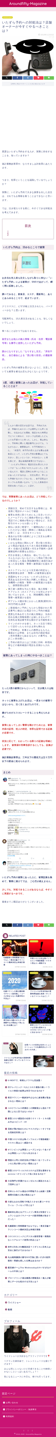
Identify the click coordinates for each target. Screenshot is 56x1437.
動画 (10, 1309)
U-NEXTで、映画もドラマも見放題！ (25, 1080)
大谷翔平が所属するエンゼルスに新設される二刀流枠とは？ (29, 1183)
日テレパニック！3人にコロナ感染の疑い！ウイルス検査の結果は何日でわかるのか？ (29, 1089)
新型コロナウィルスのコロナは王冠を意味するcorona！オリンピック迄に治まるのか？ (29, 1172)
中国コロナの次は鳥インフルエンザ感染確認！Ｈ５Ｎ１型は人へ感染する (29, 1141)
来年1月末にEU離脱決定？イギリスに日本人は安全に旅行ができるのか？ (29, 1249)
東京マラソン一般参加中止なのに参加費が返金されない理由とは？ (29, 1099)
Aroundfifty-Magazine (28, 3)
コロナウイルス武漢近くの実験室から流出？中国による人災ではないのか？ (29, 1110)
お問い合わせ (12, 1403)
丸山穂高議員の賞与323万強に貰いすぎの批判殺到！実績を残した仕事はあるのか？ (29, 1259)
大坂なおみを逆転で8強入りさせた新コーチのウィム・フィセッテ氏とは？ (29, 1203)
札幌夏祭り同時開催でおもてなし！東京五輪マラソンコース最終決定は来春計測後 (29, 1228)
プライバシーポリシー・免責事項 (21, 1409)
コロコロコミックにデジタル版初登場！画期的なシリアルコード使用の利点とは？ (29, 1238)
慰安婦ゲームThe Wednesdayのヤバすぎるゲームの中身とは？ (29, 1269)
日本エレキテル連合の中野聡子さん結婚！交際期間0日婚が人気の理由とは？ (29, 1193)
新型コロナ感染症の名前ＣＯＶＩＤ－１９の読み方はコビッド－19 (29, 1120)
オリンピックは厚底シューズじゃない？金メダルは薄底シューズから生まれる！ (29, 1151)
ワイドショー (7, 17)
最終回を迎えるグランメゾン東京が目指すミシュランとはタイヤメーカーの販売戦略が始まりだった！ (29, 1215)
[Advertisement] (28, 121)
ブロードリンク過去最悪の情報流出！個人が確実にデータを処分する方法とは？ (29, 1280)
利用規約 (10, 1416)
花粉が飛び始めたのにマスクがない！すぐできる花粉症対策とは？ (29, 1130)
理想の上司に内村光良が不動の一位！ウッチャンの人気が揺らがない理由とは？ (29, 1162)
